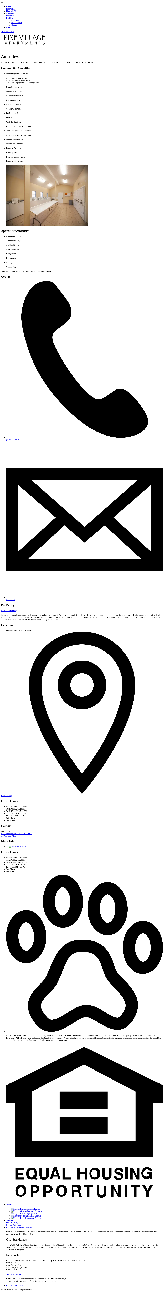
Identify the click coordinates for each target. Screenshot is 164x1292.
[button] (84, 1031)
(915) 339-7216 (7, 32)
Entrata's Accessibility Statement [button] (19, 1227)
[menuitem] (84, 6)
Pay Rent (15, 20)
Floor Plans (10, 9)
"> (7, 847)
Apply (8, 27)
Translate (9, 1204)
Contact (14, 25)
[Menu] (2, 2)
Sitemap (9, 1220)
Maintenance (16, 23)
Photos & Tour (12, 11)
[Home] (24, 50)
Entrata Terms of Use (14, 1285)
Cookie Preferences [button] (14, 1225)
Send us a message (13, 1274)
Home (8, 6)
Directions (10, 16)
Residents (10, 18)
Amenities (10, 13)
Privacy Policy (12, 1223)
